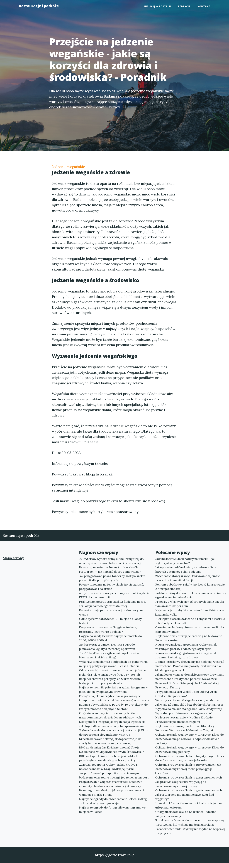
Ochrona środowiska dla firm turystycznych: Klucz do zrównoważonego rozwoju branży (189, 758)
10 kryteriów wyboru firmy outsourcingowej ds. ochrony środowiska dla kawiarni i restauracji (111, 561)
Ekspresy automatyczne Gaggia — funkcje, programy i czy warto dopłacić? (108, 629)
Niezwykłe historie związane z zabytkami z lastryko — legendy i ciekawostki (190, 621)
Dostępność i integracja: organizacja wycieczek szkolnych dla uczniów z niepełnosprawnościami (112, 724)
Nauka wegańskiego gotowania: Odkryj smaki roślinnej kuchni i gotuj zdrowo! (186, 655)
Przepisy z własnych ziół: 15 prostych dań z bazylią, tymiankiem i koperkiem (190, 604)
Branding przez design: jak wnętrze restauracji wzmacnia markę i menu (111, 792)
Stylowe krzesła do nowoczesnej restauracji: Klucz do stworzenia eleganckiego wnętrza (114, 732)
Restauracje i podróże (39, 5)
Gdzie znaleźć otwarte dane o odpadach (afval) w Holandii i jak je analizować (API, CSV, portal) (112, 672)
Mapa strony (13, 558)
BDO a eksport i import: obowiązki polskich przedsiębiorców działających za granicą (108, 758)
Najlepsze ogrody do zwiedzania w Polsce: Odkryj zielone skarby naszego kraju (113, 801)
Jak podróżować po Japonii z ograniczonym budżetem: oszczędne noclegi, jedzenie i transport (114, 775)
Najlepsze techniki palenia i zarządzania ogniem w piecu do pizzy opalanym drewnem (113, 689)
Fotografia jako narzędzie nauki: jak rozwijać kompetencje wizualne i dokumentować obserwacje (114, 698)
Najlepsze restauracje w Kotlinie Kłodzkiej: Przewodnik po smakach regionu (184, 719)
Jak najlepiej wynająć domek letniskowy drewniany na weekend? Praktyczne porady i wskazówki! (189, 677)
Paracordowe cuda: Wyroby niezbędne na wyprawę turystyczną (190, 831)
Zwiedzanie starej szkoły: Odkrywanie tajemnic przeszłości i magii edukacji (187, 578)
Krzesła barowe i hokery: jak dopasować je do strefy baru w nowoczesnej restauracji (110, 741)
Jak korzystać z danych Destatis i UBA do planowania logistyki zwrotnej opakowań (107, 647)
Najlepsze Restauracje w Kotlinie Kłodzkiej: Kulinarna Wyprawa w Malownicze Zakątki (185, 728)
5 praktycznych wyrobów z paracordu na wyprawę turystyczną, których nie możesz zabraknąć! (190, 822)
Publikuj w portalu (157, 6)
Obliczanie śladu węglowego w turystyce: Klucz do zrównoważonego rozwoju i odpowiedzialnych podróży (189, 739)
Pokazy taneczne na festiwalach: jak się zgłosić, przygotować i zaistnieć (111, 587)
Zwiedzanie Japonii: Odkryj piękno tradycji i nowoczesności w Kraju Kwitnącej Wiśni (108, 767)
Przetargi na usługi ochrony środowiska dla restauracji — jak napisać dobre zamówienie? (110, 569)
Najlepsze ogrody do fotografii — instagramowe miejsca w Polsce (112, 810)
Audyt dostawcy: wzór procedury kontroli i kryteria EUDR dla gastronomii (114, 595)
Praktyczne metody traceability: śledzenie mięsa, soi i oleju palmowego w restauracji (112, 604)
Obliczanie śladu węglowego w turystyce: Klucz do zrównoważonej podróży (189, 749)
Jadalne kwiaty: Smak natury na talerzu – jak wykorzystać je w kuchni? (185, 561)
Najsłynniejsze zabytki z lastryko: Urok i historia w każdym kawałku (189, 612)
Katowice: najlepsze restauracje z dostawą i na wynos (111, 612)
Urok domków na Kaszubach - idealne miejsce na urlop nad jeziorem (188, 805)
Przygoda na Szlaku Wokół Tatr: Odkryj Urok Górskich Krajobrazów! (186, 694)
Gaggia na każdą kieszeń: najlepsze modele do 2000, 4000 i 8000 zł (110, 638)
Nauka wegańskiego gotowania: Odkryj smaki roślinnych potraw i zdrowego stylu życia (186, 647)
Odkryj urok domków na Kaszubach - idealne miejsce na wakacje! (185, 814)
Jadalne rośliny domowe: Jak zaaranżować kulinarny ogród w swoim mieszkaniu (190, 595)
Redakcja (184, 6)
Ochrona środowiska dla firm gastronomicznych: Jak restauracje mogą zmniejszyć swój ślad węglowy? (189, 794)
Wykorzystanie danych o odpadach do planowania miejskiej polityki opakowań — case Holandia (113, 664)
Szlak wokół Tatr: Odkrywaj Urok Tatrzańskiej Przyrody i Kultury (187, 685)
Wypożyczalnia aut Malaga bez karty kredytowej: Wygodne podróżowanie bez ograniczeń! (188, 711)
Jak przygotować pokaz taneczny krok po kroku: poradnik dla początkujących (112, 578)
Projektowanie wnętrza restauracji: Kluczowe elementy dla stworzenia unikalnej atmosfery (110, 784)
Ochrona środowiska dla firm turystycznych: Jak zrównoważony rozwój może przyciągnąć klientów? (188, 769)
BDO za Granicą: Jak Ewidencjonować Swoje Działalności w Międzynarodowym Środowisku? (111, 749)
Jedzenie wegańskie (68, 166)
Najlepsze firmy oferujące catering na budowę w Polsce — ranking (188, 638)
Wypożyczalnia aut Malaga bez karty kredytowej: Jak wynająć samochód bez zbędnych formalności (189, 702)
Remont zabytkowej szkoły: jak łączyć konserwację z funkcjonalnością (190, 587)
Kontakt (204, 6)
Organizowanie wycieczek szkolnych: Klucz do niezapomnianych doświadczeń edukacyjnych (110, 715)
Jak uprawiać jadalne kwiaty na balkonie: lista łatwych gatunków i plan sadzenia (185, 569)
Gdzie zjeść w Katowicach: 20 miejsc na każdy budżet (110, 621)
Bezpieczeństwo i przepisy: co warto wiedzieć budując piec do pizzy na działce (110, 681)
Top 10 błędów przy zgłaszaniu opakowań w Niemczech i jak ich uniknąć (109, 655)
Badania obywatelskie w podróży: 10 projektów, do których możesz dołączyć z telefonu (113, 707)
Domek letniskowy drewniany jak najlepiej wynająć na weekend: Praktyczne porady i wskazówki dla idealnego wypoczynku (189, 666)
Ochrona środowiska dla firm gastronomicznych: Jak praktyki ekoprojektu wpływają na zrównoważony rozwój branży (189, 782)
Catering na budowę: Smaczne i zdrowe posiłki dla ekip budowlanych (189, 629)
